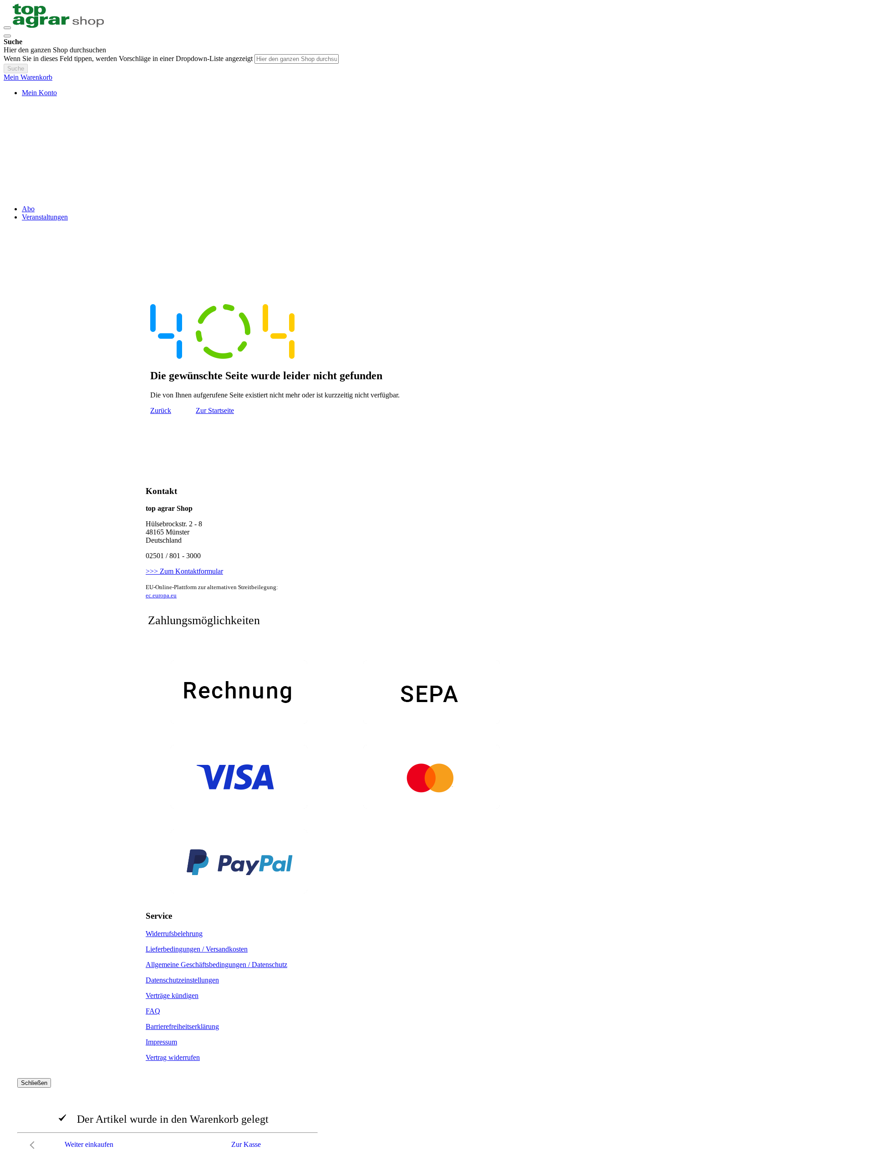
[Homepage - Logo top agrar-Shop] (58, 25)
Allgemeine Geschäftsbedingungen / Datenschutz (216, 964)
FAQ (153, 1011)
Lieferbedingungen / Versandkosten (197, 949)
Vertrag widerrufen (173, 1057)
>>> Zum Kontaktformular (184, 571)
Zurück (160, 410)
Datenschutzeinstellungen (182, 980)
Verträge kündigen (172, 995)
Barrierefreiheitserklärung (182, 1026)
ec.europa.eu (161, 595)
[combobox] (296, 59)
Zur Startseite (215, 410)
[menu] (437, 213)
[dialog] (437, 1116)
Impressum (161, 1042)
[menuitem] (28, 209)
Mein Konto (39, 93)
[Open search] (7, 36)
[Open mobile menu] (7, 27)
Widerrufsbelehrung (174, 933)
